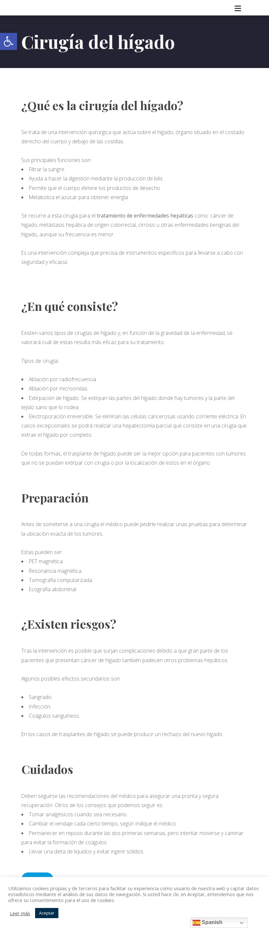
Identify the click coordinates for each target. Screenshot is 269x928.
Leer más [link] (20, 913)
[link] (8, 41)
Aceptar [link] (46, 913)
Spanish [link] (211, 922)
